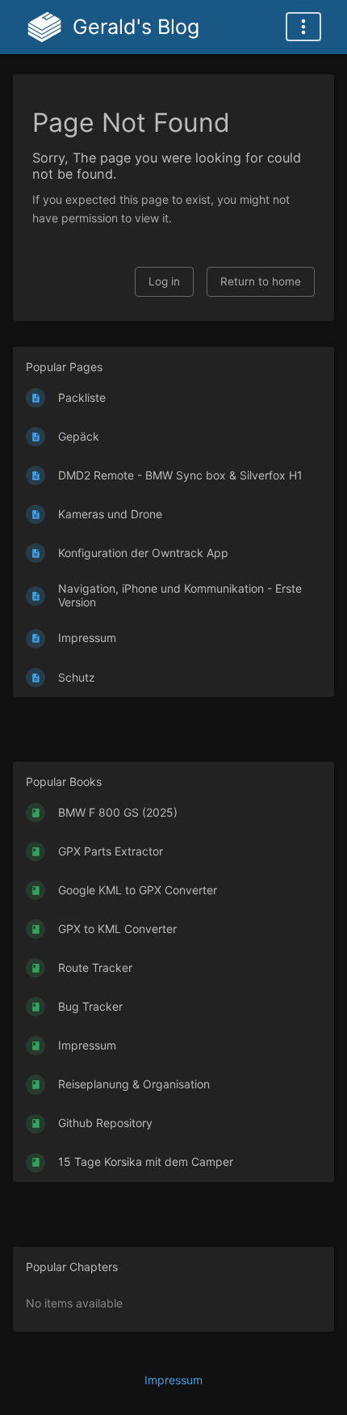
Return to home (260, 281)
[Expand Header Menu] (303, 26)
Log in (164, 281)
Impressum (173, 1380)
